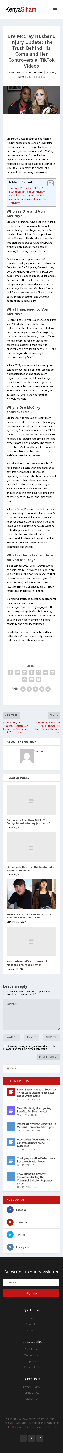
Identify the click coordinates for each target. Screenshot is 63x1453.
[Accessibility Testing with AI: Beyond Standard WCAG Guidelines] (11, 1142)
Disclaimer (31, 1398)
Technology (31, 1355)
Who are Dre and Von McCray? (27, 188)
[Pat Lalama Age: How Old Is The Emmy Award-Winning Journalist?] (31, 800)
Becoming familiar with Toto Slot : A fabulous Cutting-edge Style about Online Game (36, 1093)
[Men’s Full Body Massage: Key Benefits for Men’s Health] (11, 1110)
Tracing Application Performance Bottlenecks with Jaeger (36, 1160)
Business (36, 1130)
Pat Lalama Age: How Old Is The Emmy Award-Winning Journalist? (28, 821)
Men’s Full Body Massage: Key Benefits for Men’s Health (34, 1110)
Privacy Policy (31, 1386)
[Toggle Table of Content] (49, 183)
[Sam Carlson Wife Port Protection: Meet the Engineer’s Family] (31, 941)
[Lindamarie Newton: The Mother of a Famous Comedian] (31, 847)
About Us (31, 1324)
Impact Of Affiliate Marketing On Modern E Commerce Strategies (36, 1126)
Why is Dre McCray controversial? (28, 195)
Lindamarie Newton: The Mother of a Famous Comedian (30, 868)
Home (32, 1318)
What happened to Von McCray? (28, 191)
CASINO (36, 1099)
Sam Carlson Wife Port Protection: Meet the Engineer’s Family (29, 963)
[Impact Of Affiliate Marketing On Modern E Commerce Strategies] (11, 1126)
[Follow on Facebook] (23, 1438)
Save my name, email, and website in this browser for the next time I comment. (29, 1048)
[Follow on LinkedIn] (39, 1438)
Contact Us (31, 1330)
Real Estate (31, 1349)
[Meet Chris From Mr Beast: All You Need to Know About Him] (31, 894)
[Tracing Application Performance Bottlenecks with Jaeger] (11, 1160)
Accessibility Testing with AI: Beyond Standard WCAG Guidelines (33, 1142)
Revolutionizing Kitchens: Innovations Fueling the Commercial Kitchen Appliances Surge (35, 1179)
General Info (31, 1367)
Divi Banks (51, 1427)
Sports (32, 1361)
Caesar (23, 72)
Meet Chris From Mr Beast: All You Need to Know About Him (29, 916)
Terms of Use (31, 1392)
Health (34, 1115)
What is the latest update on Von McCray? (28, 201)
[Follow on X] (31, 1438)
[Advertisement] (33, 125)
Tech (34, 1149)
